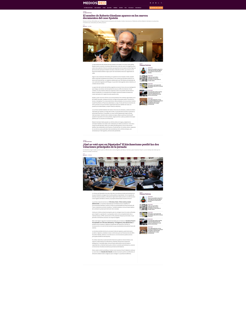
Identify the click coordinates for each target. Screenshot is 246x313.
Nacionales (138, 7)
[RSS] (158, 2)
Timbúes (115, 7)
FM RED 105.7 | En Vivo (157, 7)
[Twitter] (153, 2)
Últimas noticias (88, 7)
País (126, 7)
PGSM (104, 7)
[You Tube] (156, 2)
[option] (123, 45)
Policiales (131, 7)
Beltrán (109, 7)
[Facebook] (150, 2)
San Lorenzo (97, 7)
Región (121, 7)
